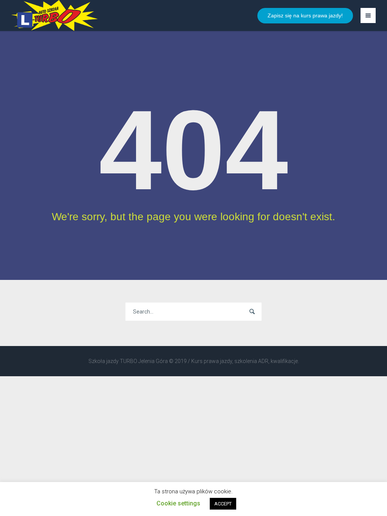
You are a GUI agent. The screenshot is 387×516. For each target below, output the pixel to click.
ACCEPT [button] (223, 504)
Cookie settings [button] (178, 503)
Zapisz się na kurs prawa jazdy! (305, 15)
